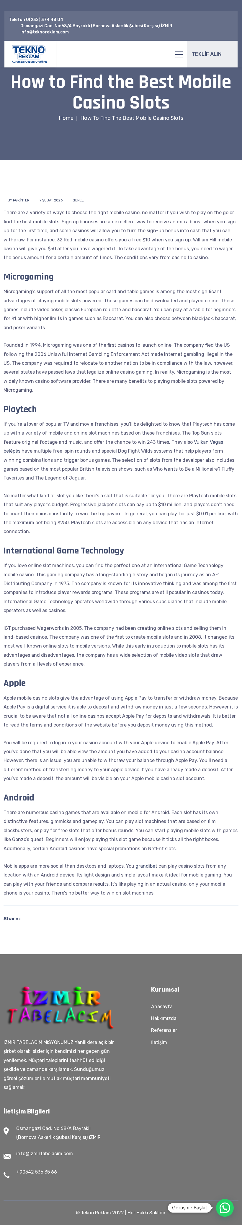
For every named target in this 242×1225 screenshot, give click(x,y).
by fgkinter (19, 200)
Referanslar (164, 1030)
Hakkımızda (163, 1018)
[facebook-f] (212, 22)
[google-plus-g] (231, 22)
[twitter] (221, 22)
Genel (78, 200)
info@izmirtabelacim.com (44, 1153)
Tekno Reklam (96, 1213)
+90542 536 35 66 (36, 1172)
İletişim (159, 1042)
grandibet (146, 866)
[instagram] (218, 29)
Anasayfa (162, 1006)
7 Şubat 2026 (51, 200)
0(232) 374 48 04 (44, 19)
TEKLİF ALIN (207, 54)
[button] (225, 1208)
